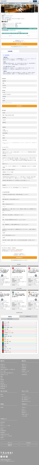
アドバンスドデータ (25, 396)
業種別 (2, 376)
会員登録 (30, 1)
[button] (36, 275)
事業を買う (6, 3)
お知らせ (2, 423)
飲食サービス (18, 3)
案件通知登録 (3, 388)
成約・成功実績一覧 (25, 399)
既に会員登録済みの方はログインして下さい (19, 46)
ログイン (35, 1)
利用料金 (2, 407)
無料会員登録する (19, 257)
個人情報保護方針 (3, 430)
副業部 (2, 394)
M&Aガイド (23, 409)
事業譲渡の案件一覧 (4, 386)
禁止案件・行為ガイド (25, 414)
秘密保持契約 (3, 432)
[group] (19, 276)
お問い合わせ (10, 442)
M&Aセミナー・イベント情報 (5, 425)
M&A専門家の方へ (25, 374)
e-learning (23, 394)
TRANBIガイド (24, 407)
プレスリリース (3, 427)
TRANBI (1, 3)
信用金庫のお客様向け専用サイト (10, 445)
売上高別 (2, 381)
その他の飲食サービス (24, 3)
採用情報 (2, 437)
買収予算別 (2, 383)
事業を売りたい (24, 364)
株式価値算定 (24, 369)
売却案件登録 (24, 367)
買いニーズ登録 (3, 371)
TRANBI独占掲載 (5, 30)
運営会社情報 (3, 422)
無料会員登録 (28, 442)
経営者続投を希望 (12, 30)
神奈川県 (31, 3)
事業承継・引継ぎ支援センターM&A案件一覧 (8, 369)
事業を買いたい (3, 364)
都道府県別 (2, 379)
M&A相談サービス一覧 (4, 374)
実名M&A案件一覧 (3, 367)
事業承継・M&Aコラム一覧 (26, 401)
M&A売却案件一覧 (12, 3)
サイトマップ (3, 439)
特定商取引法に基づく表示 (5, 434)
